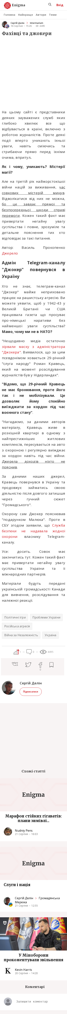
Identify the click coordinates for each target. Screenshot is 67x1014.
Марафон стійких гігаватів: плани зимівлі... (33, 818)
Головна (9, 14)
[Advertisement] (33, 72)
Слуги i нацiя (17, 884)
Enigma (15, 5)
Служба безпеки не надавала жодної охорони (33, 531)
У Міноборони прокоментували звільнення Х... (33, 958)
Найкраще (25, 14)
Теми (53, 14)
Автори (41, 14)
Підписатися (30, 691)
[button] (18, 664)
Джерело (10, 253)
